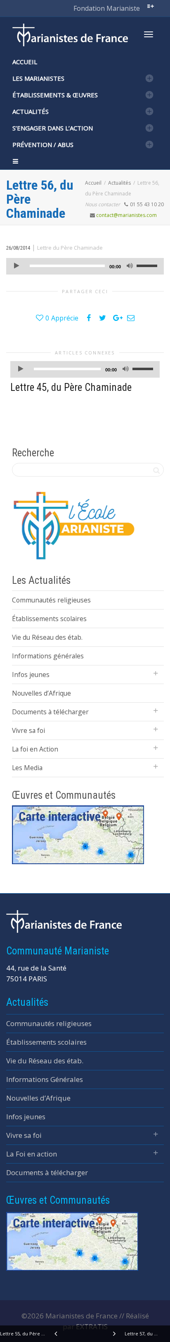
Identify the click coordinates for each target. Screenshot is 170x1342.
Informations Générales (44, 1079)
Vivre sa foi (28, 730)
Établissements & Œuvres (55, 95)
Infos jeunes (31, 674)
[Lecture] (16, 266)
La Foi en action (31, 1154)
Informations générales (48, 655)
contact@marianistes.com (126, 215)
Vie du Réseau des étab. (47, 637)
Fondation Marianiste (106, 8)
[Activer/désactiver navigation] (148, 34)
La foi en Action (35, 749)
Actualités (30, 111)
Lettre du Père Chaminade (70, 247)
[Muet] (129, 266)
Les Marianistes (38, 78)
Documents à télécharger (50, 711)
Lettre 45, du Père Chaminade (71, 387)
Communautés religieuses (51, 600)
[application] (85, 266)
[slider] (148, 265)
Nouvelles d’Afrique (41, 693)
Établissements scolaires (49, 618)
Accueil (24, 62)
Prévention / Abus (42, 144)
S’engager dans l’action (52, 128)
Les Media (27, 767)
